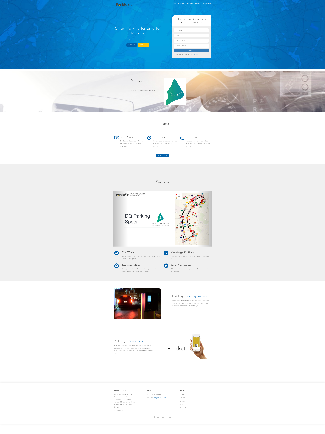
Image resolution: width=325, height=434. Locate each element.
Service (197, 4)
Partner (181, 4)
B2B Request (143, 45)
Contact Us (207, 4)
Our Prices (131, 45)
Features (189, 4)
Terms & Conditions (198, 54)
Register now (162, 155)
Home (174, 4)
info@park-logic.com (160, 398)
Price (181, 404)
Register (191, 50)
